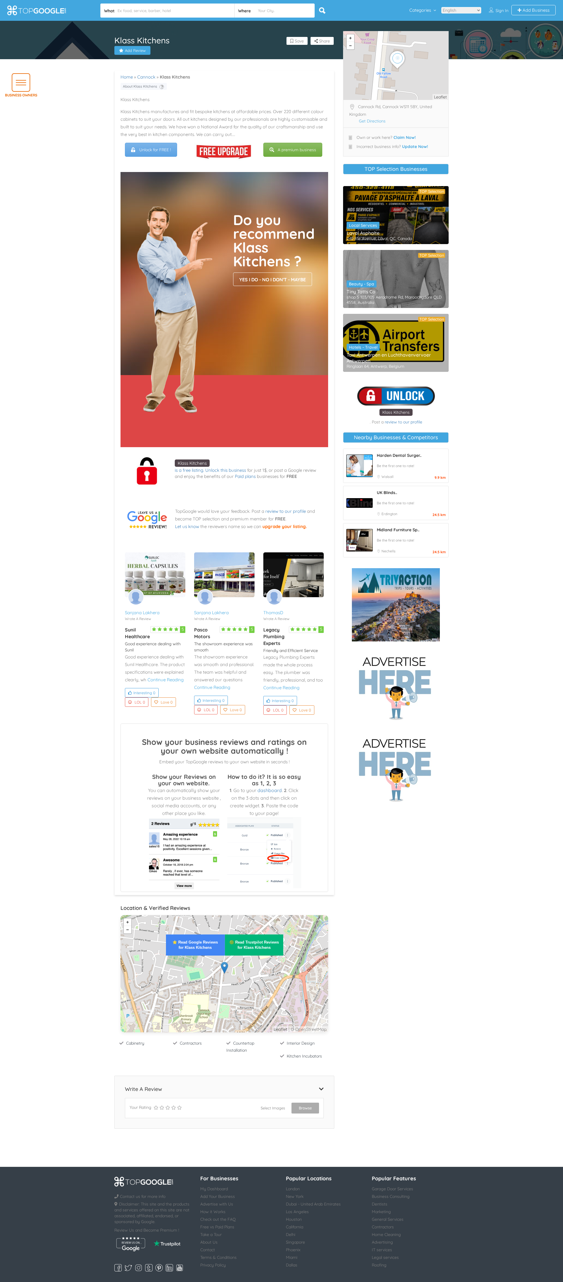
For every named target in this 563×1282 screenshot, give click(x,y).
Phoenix (293, 1249)
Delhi (290, 1234)
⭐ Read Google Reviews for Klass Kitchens (195, 945)
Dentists (379, 1204)
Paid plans (245, 476)
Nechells (388, 551)
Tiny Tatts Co (361, 291)
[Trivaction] (396, 604)
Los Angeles (297, 1211)
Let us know (187, 526)
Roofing (379, 1265)
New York (294, 1196)
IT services (382, 1249)
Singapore (295, 1242)
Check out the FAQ (218, 1219)
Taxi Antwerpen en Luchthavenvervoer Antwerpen (389, 358)
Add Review (135, 50)
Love (167, 702)
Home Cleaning (386, 1234)
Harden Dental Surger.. (399, 455)
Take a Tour (211, 1234)
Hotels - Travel (363, 347)
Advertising (382, 1242)
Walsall (387, 476)
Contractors (191, 1043)
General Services (387, 1219)
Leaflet (280, 1029)
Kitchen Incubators (304, 1056)
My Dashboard (214, 1188)
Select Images (273, 1108)
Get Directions (372, 121)
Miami (291, 1257)
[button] (21, 82)
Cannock (146, 77)
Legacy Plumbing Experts (273, 636)
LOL (140, 702)
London (293, 1188)
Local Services (363, 225)
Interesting (144, 692)
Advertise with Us (216, 1204)
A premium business (297, 149)
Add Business (535, 10)
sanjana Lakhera (142, 612)
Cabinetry (135, 1043)
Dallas (291, 1265)
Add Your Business (217, 1196)
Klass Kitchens (192, 463)
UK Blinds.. (387, 492)
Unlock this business (225, 470)
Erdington (389, 514)
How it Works (212, 1211)
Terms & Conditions (218, 1257)
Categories (420, 10)
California (294, 1227)
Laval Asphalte (363, 233)
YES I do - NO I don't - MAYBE (272, 279)
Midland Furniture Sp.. (398, 529)
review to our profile (285, 511)
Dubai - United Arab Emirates (313, 1204)
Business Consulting (391, 1196)
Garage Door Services (392, 1188)
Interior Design (301, 1043)
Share (324, 41)
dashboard (269, 790)
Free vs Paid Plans (217, 1227)
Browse (305, 1108)
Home (127, 77)
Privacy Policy (213, 1265)
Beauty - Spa (361, 284)
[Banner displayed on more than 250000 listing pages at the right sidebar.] (396, 686)
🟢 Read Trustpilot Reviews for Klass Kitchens (254, 945)
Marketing (381, 1211)
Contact (207, 1249)
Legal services (385, 1257)
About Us (209, 1242)
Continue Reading (165, 679)
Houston (294, 1219)
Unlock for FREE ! (155, 149)
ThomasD (273, 612)
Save (299, 41)
